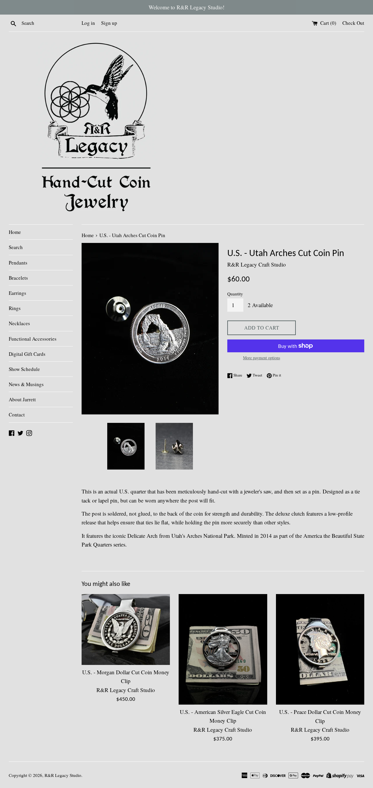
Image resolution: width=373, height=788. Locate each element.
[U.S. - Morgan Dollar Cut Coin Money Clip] (126, 629)
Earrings (17, 293)
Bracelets (18, 277)
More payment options (261, 357)
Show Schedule (24, 369)
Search (16, 247)
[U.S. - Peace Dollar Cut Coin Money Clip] (320, 649)
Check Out (353, 23)
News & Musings (26, 384)
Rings (15, 308)
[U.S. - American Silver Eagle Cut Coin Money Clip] (223, 649)
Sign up (109, 23)
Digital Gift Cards (27, 354)
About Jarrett (22, 399)
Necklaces (19, 323)
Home (15, 232)
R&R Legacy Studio (63, 775)
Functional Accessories (33, 338)
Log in (88, 23)
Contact (17, 414)
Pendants (18, 262)
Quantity (235, 294)
